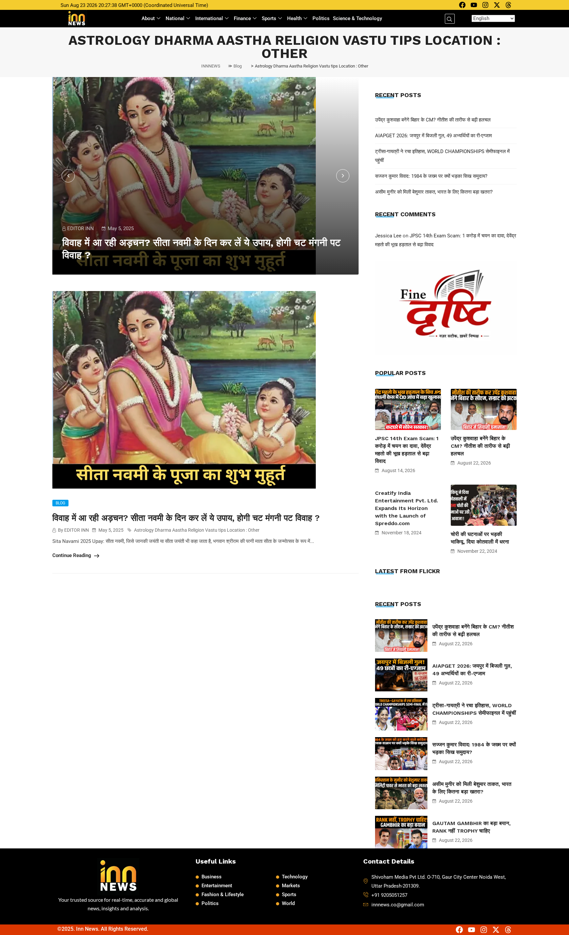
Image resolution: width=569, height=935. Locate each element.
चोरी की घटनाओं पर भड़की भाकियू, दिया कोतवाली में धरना (480, 538)
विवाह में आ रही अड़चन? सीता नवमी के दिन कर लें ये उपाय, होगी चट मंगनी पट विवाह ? (186, 518)
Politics (321, 18)
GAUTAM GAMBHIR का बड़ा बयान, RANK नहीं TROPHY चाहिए (471, 827)
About (148, 18)
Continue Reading (72, 555)
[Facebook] (462, 5)
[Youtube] (474, 5)
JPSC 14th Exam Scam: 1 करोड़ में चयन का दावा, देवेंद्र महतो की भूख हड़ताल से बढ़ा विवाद (407, 449)
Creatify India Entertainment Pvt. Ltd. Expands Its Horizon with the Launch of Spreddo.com (406, 508)
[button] (450, 19)
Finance (242, 18)
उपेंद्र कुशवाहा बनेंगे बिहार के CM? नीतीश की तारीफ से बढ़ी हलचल (433, 120)
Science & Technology (357, 18)
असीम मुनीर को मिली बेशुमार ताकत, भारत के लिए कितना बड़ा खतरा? (434, 192)
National (175, 18)
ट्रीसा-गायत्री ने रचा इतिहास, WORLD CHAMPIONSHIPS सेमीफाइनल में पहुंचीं (474, 709)
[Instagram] (485, 5)
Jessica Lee (388, 236)
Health (294, 18)
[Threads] (508, 5)
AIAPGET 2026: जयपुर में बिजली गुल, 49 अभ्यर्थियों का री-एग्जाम (433, 136)
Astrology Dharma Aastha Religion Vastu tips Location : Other (196, 530)
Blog (60, 503)
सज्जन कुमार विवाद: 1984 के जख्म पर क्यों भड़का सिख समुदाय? (431, 176)
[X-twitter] (497, 5)
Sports (269, 18)
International (209, 18)
